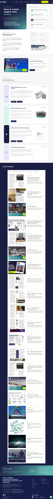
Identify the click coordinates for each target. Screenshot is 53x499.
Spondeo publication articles (16, 171)
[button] (10, 22)
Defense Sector (36, 171)
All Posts (9, 171)
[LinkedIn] (51, 1)
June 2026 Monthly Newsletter (36, 61)
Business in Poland (29, 171)
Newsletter (23, 171)
